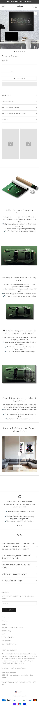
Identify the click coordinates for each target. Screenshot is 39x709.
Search (4, 624)
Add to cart (19, 78)
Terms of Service (7, 637)
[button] (19, 84)
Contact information (9, 644)
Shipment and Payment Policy (12, 627)
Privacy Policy (6, 631)
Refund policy (6, 641)
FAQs (3, 634)
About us (5, 621)
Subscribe (9, 610)
